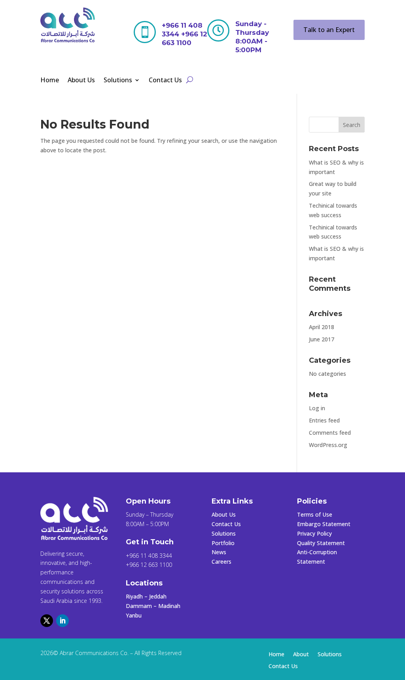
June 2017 (321, 339)
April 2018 (321, 327)
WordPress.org (328, 445)
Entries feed (324, 420)
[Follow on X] (46, 620)
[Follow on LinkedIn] (62, 620)
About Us (81, 80)
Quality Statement (321, 543)
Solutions (118, 80)
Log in (317, 408)
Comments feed (330, 432)
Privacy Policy (314, 533)
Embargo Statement (323, 524)
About (301, 655)
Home (49, 80)
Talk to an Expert (329, 29)
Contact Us (165, 80)
